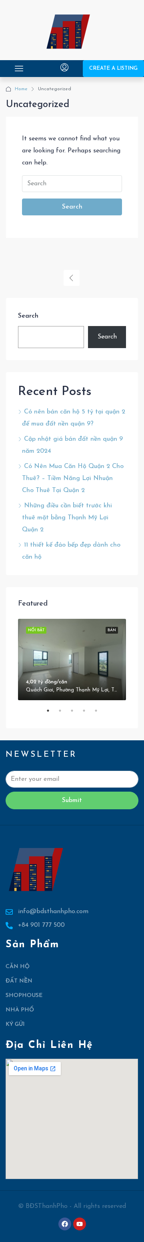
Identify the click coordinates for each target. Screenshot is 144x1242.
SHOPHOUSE (24, 996)
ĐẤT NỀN (19, 981)
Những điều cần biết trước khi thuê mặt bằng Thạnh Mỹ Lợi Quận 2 (67, 517)
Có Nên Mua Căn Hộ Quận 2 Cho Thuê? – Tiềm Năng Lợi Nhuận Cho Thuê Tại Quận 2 (73, 478)
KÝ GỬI (15, 1024)
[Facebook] (64, 1224)
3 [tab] (76, 714)
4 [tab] (88, 714)
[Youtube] (79, 1224)
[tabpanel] (72, 659)
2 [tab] (64, 714)
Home (21, 89)
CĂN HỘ (18, 967)
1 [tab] (52, 714)
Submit (72, 800)
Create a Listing (113, 68)
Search (72, 207)
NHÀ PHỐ (20, 1010)
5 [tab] (100, 714)
